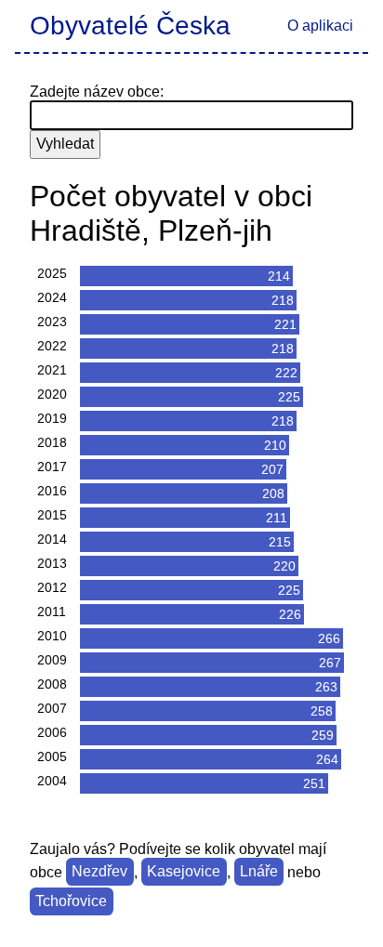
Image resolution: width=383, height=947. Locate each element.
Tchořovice (71, 902)
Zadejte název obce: (97, 91)
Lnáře (259, 872)
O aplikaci (320, 25)
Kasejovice (183, 872)
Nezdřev (99, 872)
